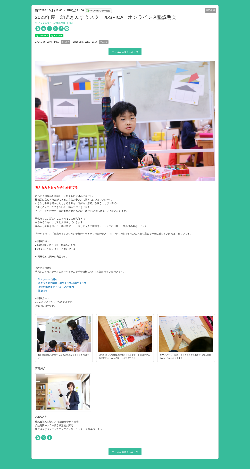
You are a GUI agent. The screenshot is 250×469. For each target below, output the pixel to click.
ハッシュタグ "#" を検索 (55, 23)
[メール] (43, 28)
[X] (55, 28)
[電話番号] (49, 28)
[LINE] (66, 28)
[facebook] (61, 28)
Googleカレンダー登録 (99, 11)
